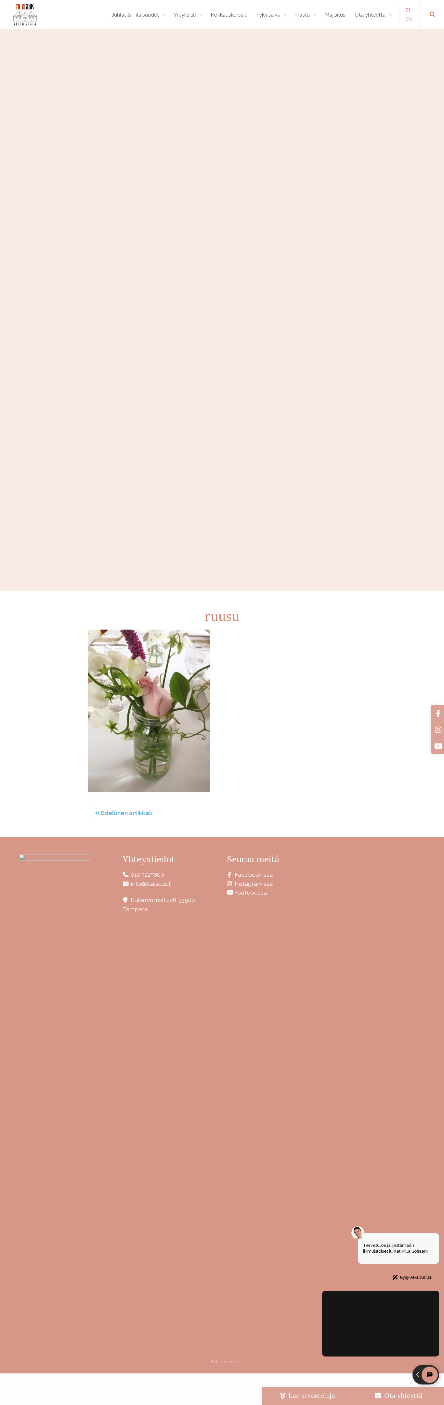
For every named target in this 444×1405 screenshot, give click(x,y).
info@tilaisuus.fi (151, 883)
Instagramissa (254, 883)
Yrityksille (185, 14)
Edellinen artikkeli (126, 813)
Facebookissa (254, 874)
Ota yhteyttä (370, 14)
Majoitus (335, 14)
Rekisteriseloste (225, 1361)
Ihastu (302, 14)
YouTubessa (250, 892)
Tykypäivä (268, 14)
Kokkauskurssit (228, 14)
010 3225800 (147, 874)
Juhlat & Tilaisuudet (135, 14)
